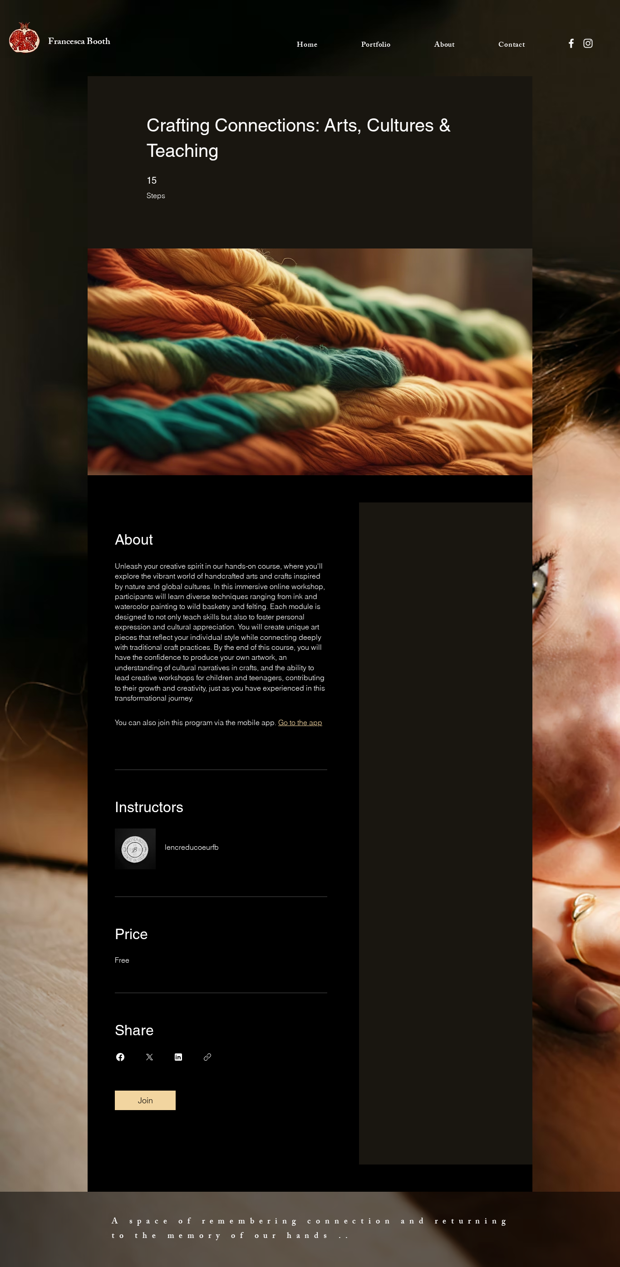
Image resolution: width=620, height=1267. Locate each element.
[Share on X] (149, 1057)
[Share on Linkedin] (178, 1057)
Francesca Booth (79, 42)
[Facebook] (571, 43)
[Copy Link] (207, 1057)
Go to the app (300, 722)
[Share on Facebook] (120, 1057)
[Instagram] (588, 43)
